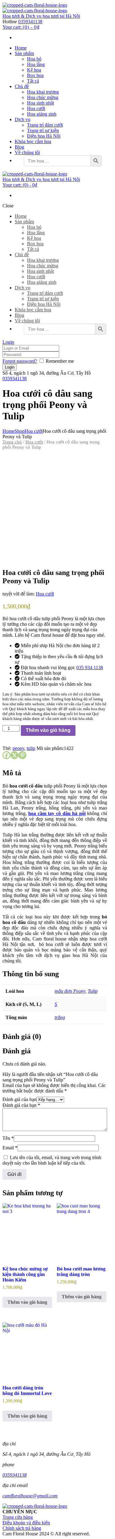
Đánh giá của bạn (19, 1099)
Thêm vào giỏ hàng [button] (27, 1302)
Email (9, 1147)
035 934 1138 (89, 667)
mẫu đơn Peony (70, 991)
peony (18, 748)
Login (8, 342)
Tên (8, 1138)
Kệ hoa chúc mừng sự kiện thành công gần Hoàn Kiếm (25, 1274)
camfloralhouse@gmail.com (30, 1495)
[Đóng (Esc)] (95, 6)
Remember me (60, 361)
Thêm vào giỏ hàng (48, 730)
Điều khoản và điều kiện (26, 1522)
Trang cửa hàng (17, 1517)
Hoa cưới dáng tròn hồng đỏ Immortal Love (27, 1390)
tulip (31, 748)
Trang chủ (12, 441)
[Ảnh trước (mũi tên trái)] (10, 769)
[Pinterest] (22, 755)
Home (8, 431)
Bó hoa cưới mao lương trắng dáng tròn (81, 1271)
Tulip (93, 991)
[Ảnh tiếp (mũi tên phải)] (104, 769)
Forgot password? (19, 361)
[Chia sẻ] (81, 6)
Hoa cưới (34, 431)
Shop (19, 431)
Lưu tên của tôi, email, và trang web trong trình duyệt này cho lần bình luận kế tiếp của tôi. (51, 1160)
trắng (60, 1017)
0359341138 (30, 21)
